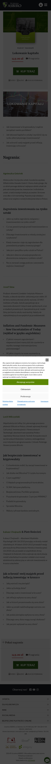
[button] (47, 360)
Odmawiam (25, 389)
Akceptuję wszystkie (25, 382)
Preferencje (26, 396)
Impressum (44, 401)
